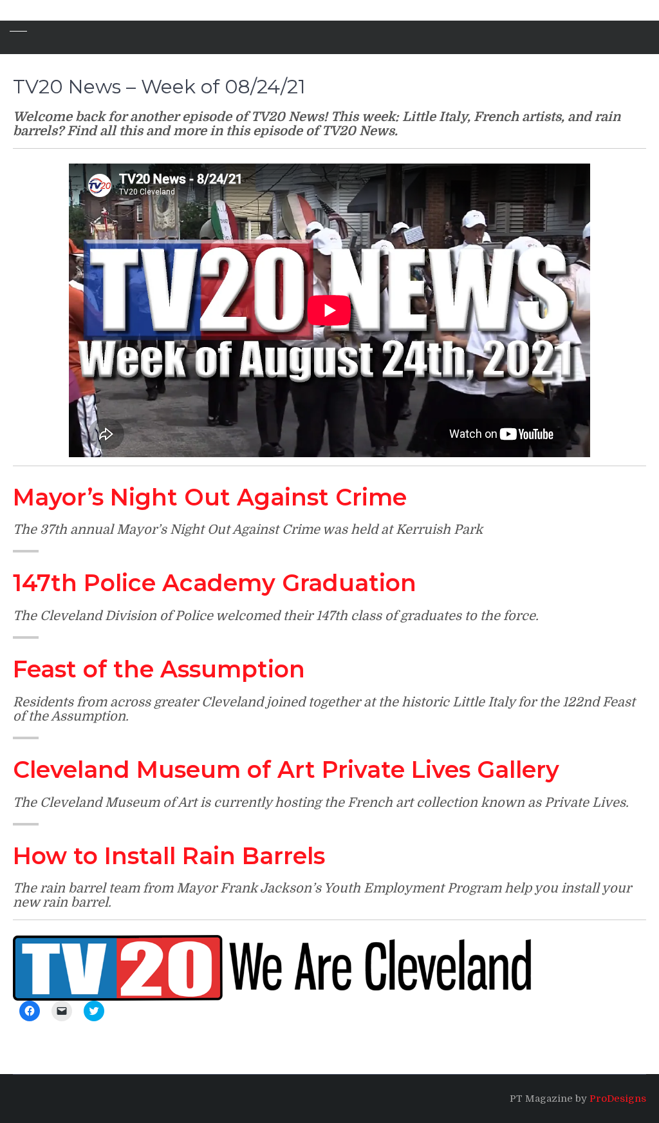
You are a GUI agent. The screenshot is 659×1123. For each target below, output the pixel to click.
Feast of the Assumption (159, 669)
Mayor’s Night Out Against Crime (210, 497)
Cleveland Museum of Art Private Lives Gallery (286, 769)
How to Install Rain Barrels (169, 856)
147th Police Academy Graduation (214, 583)
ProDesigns (617, 1098)
